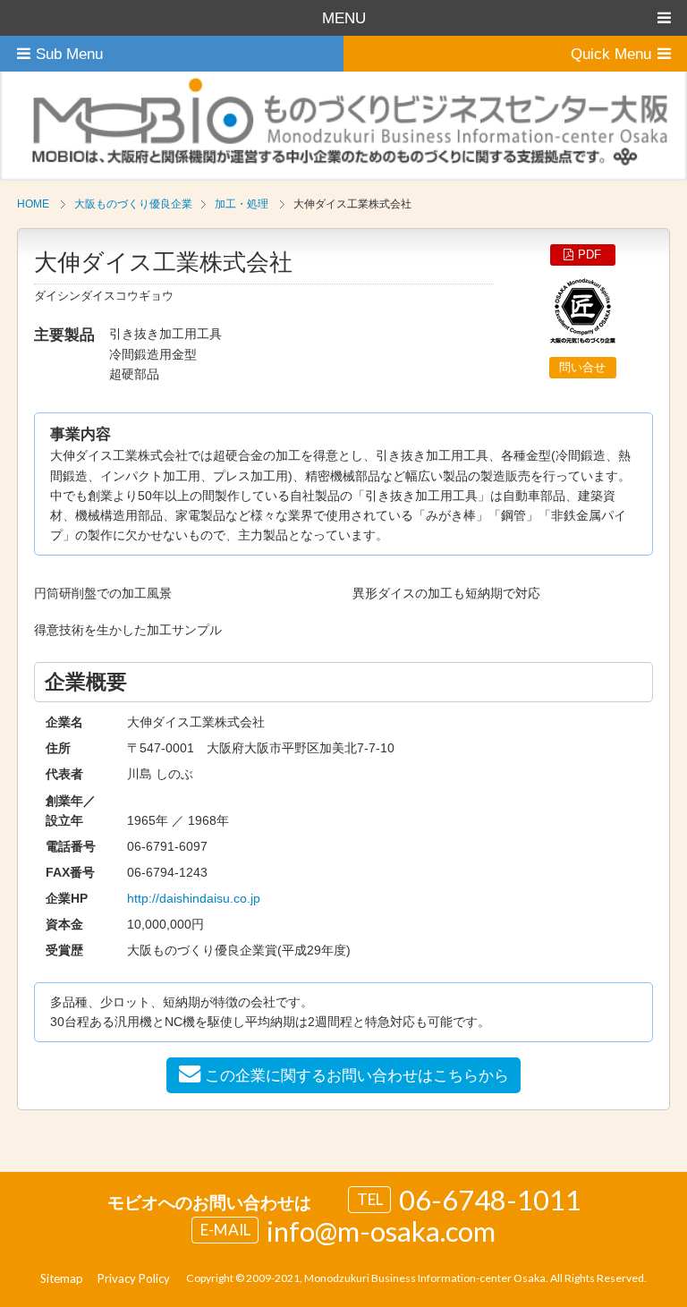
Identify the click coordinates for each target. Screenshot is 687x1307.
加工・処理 (241, 204)
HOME (33, 204)
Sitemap (61, 1278)
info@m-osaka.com (381, 1231)
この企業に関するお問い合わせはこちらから (357, 1075)
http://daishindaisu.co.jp (193, 898)
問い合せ (582, 367)
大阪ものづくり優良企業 (133, 204)
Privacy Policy (134, 1278)
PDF (589, 254)
